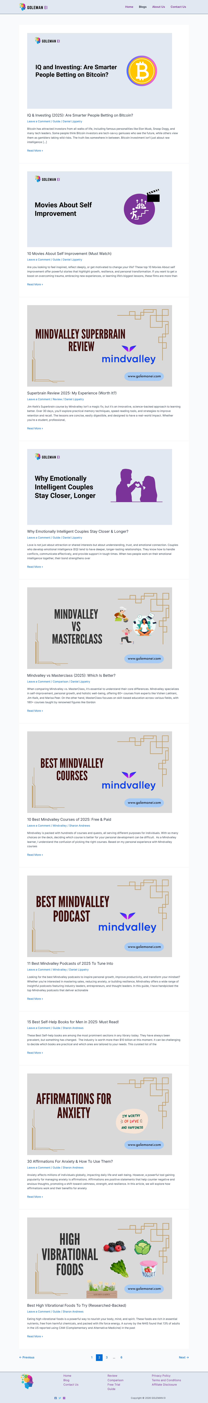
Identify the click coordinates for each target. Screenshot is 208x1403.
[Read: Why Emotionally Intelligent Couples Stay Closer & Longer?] (99, 487)
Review (57, 399)
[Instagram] (64, 1398)
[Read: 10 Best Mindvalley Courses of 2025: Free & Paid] (99, 772)
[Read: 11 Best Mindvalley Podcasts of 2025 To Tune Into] (99, 916)
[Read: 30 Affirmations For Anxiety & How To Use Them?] (99, 1114)
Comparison (60, 681)
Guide (56, 121)
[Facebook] (55, 1398)
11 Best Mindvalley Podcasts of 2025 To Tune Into (70, 963)
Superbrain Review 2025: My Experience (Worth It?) (72, 393)
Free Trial (114, 1384)
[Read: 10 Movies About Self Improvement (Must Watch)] (99, 209)
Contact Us (178, 6)
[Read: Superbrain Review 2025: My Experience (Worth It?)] (99, 345)
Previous (26, 1357)
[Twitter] (60, 1398)
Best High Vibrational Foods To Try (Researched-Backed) (76, 1305)
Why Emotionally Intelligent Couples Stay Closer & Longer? (77, 531)
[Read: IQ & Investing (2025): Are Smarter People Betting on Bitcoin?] (99, 70)
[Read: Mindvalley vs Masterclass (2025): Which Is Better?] (99, 628)
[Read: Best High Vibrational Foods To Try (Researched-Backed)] (99, 1258)
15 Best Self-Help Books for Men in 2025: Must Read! (73, 1022)
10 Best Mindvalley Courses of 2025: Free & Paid (69, 819)
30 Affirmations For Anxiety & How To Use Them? (70, 1161)
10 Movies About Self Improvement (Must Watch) (69, 253)
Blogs (143, 6)
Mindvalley (60, 825)
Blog (66, 1380)
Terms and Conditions (166, 1380)
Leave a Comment (38, 121)
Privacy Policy (161, 1375)
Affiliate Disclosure (164, 1384)
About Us (158, 6)
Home (129, 6)
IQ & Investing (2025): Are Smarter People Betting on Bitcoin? (80, 115)
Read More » (35, 151)
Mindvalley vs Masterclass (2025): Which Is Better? (71, 675)
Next (184, 1357)
